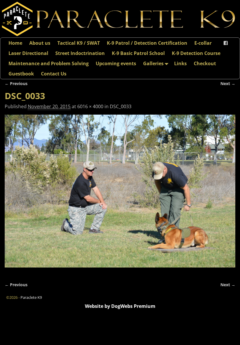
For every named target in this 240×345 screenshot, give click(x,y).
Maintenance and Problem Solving (48, 63)
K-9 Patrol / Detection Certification (147, 43)
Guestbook (21, 73)
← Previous (16, 83)
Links (180, 63)
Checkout (205, 63)
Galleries (153, 63)
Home (15, 43)
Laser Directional (28, 53)
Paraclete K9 (31, 297)
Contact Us (53, 73)
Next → (227, 83)
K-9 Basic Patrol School (138, 53)
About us (39, 43)
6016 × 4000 (90, 106)
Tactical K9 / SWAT (78, 43)
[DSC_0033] (120, 195)
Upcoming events (116, 63)
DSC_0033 (120, 106)
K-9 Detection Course (196, 53)
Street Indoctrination (80, 53)
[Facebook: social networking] (225, 43)
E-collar (203, 43)
